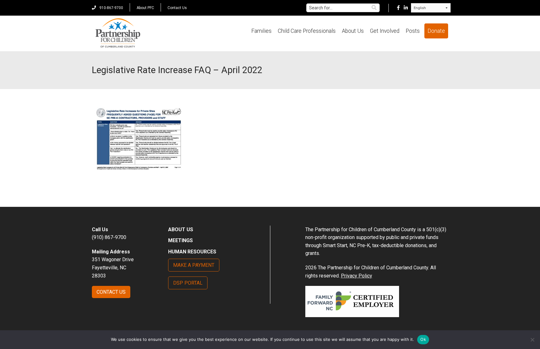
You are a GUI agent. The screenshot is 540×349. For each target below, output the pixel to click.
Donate (436, 31)
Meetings (180, 240)
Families (261, 31)
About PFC (145, 8)
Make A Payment (193, 265)
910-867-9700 (110, 8)
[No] (532, 340)
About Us (353, 31)
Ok (423, 339)
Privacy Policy (356, 276)
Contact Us (177, 8)
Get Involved (384, 31)
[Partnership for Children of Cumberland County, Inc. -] (117, 33)
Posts (413, 31)
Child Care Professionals (307, 31)
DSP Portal (187, 283)
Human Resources (192, 252)
